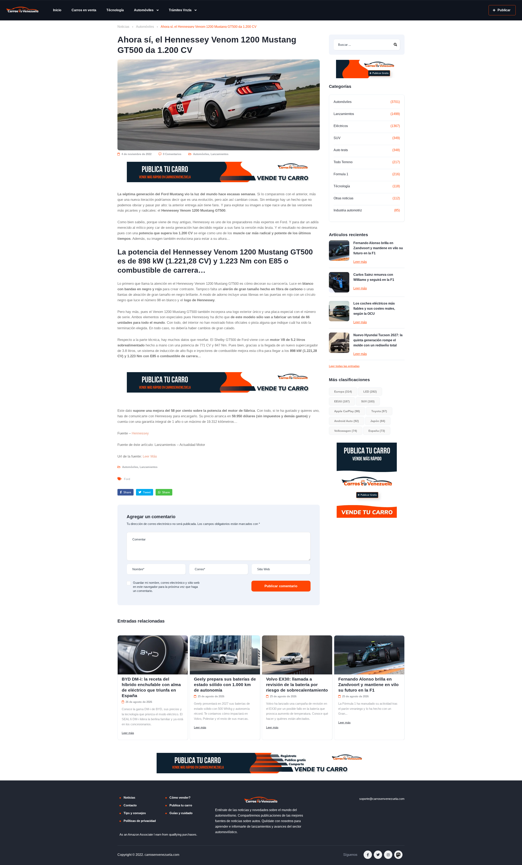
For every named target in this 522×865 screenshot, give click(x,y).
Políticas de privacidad (140, 821)
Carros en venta (84, 10)
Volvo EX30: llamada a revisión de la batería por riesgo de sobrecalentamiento (297, 684)
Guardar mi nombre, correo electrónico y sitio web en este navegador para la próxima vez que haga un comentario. (166, 587)
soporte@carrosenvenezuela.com (382, 798)
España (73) (376, 430)
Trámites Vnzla (180, 10)
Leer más (360, 261)
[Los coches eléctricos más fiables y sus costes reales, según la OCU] (339, 311)
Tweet (146, 492)
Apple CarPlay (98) (347, 411)
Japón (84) (377, 421)
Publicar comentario (280, 586)
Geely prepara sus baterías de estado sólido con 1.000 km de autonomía (225, 684)
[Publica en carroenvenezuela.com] (218, 172)
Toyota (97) (379, 411)
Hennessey (140, 433)
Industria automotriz (348, 210)
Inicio (57, 10)
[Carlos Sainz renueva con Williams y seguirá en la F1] (339, 282)
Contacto (130, 805)
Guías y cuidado (180, 813)
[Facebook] (368, 854)
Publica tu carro (180, 805)
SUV (337, 138)
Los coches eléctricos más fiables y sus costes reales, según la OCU (374, 308)
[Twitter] (378, 854)
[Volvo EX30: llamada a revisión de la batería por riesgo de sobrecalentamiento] (297, 654)
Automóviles (144, 10)
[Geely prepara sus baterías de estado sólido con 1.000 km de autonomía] (225, 654)
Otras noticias (343, 198)
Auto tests (341, 150)
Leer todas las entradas (344, 366)
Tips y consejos (135, 813)
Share (127, 492)
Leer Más (150, 456)
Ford (127, 479)
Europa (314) (343, 391)
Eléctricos (341, 126)
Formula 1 (341, 174)
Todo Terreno (343, 162)
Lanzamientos (219, 154)
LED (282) (370, 391)
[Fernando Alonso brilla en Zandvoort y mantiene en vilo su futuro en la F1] (339, 250)
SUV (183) (368, 401)
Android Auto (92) (346, 421)
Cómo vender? (179, 797)
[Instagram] (388, 854)
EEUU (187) (342, 401)
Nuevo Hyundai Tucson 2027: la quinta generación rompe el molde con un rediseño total (378, 340)
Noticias (123, 26)
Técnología (115, 10)
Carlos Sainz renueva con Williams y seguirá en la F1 (373, 277)
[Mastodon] (398, 854)
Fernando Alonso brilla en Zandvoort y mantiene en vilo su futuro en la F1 (378, 248)
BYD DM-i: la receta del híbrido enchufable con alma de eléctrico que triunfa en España (151, 687)
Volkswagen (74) (345, 430)
